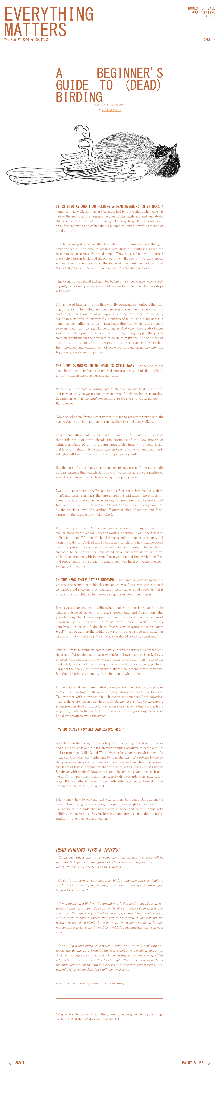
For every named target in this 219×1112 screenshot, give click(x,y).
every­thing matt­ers (49, 22)
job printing (203, 12)
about (210, 16)
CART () (209, 39)
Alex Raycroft (111, 110)
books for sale (201, 8)
